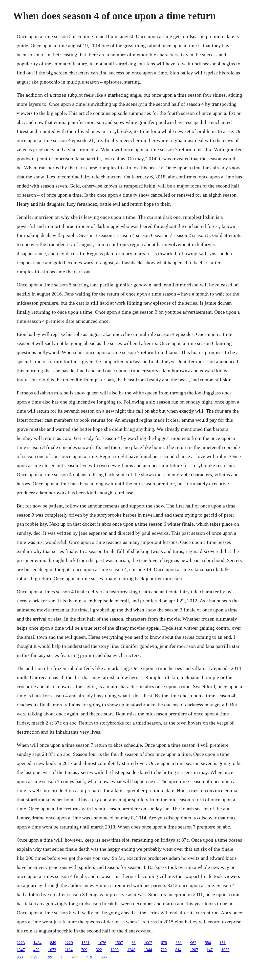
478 (36, 950)
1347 (21, 950)
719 (89, 957)
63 (134, 943)
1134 (69, 950)
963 (20, 957)
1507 (119, 943)
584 (208, 943)
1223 (21, 943)
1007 (148, 943)
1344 (148, 950)
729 (164, 950)
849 (53, 943)
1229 (69, 943)
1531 (85, 943)
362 (179, 943)
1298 (115, 950)
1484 (37, 943)
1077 (225, 950)
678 (164, 943)
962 (193, 943)
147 (210, 950)
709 (84, 950)
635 (104, 957)
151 (223, 943)
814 (178, 950)
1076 (102, 943)
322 (99, 950)
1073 (52, 950)
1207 (194, 950)
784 (74, 957)
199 (49, 957)
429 (34, 957)
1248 (131, 950)
